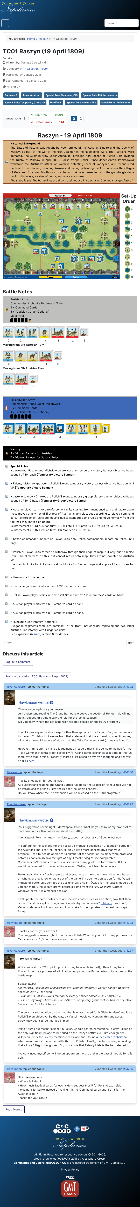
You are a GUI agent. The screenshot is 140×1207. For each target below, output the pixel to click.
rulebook (106, 903)
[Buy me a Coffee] (85, 1128)
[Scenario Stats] (80, 118)
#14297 (128, 950)
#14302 (128, 686)
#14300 (128, 772)
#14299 (128, 804)
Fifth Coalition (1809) (34, 68)
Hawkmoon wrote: (34, 702)
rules (37, 634)
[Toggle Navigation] (5, 23)
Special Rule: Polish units (115, 102)
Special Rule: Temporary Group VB (25, 102)
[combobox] (121, 23)
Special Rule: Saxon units (81, 102)
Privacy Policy (70, 1169)
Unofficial (55, 102)
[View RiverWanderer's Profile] (9, 697)
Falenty (48, 1037)
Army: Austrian (31, 95)
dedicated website (111, 1037)
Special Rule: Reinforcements (100, 95)
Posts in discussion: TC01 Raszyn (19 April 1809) (37, 676)
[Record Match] (74, 118)
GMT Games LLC (114, 1162)
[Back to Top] (134, 1200)
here (31, 761)
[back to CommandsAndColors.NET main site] (62, 1128)
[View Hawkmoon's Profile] (9, 781)
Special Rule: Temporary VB (62, 95)
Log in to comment (18, 661)
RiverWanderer (16, 686)
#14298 (128, 922)
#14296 (128, 1069)
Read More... (14, 1109)
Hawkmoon (14, 772)
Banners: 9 (11, 95)
